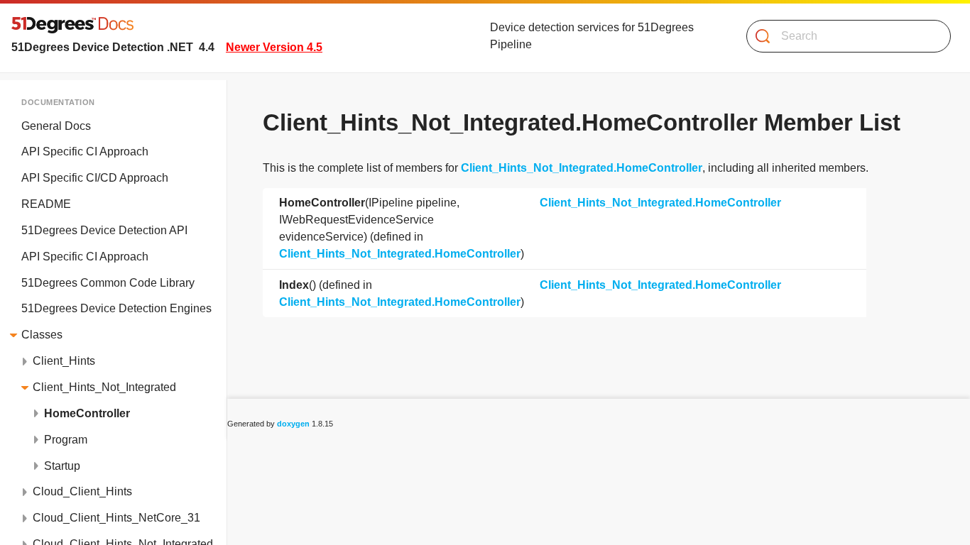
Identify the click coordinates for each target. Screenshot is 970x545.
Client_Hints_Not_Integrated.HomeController (581, 168)
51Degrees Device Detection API (104, 230)
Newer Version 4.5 (274, 47)
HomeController (87, 413)
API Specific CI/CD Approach (94, 178)
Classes (41, 335)
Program (65, 440)
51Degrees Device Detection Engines (116, 308)
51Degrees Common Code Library (108, 283)
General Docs (56, 126)
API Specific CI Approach (84, 151)
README (46, 204)
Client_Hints (64, 361)
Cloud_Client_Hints (82, 491)
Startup (62, 466)
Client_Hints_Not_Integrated (104, 387)
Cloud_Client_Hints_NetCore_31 (116, 518)
